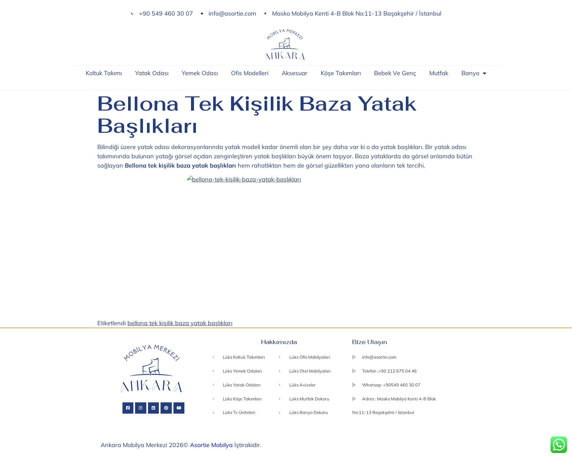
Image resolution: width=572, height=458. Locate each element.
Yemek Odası (200, 73)
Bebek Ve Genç (395, 73)
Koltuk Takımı (104, 73)
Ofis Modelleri (249, 73)
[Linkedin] (153, 408)
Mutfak (438, 73)
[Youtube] (179, 408)
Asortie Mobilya (211, 445)
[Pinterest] (166, 408)
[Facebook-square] (128, 408)
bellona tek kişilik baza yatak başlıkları (179, 323)
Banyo (470, 73)
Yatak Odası (151, 73)
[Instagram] (140, 408)
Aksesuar (295, 73)
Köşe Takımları (341, 73)
